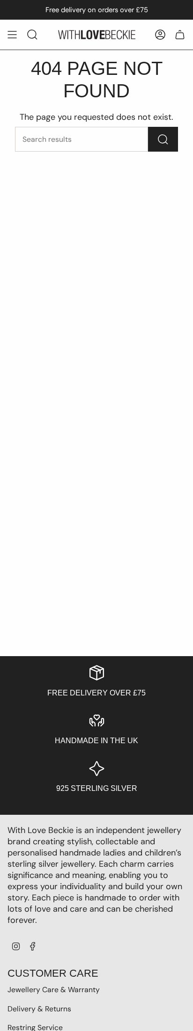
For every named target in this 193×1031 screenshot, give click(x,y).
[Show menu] (12, 34)
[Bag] (180, 34)
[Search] (163, 139)
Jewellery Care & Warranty (53, 989)
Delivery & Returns (39, 1009)
